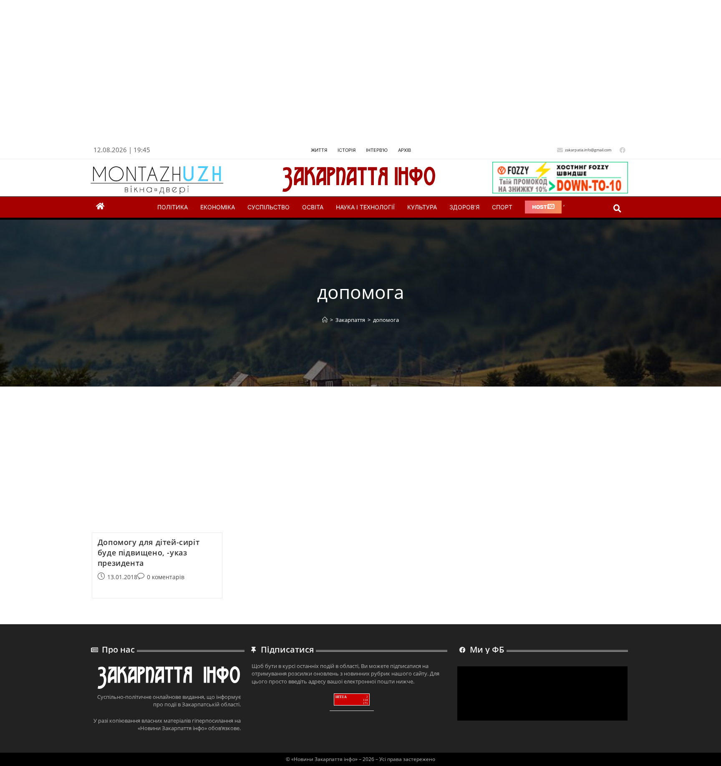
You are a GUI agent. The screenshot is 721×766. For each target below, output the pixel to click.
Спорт (502, 207)
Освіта (312, 207)
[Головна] (325, 320)
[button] (617, 208)
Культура (422, 207)
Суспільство (268, 207)
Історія (346, 150)
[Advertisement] (340, 74)
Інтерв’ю (377, 150)
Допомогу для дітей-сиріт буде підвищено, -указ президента (148, 552)
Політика (172, 207)
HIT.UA (341, 697)
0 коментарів (165, 577)
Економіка (217, 207)
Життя (319, 150)
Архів (404, 150)
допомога (386, 320)
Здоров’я (464, 207)
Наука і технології (365, 207)
